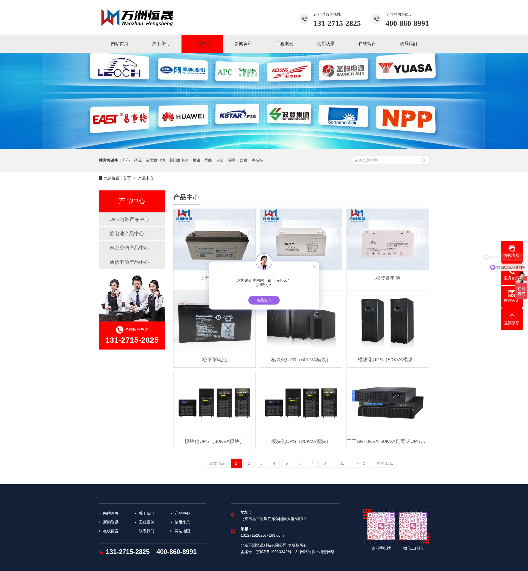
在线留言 (111, 531)
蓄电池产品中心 (126, 233)
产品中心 (145, 178)
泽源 (138, 160)
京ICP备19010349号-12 (276, 552)
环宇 (232, 160)
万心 (126, 160)
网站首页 (111, 513)
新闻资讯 (111, 522)
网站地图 (182, 531)
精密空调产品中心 (129, 248)
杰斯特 (257, 160)
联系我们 (146, 531)
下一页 (360, 463)
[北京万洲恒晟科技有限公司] (137, 17)
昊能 (208, 160)
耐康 (196, 160)
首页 (127, 178)
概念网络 (327, 552)
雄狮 (244, 160)
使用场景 (182, 522)
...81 (340, 463)
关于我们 (146, 513)
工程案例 (146, 522)
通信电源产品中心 (129, 262)
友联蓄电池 (155, 160)
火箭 (220, 160)
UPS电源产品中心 (129, 219)
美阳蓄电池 (178, 160)
